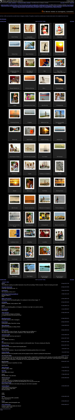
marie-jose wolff (6, 334)
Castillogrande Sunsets (44, 5)
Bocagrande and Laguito (26, 5)
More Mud (42, 6)
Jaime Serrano (5, 367)
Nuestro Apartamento (57, 6)
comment (4, 282)
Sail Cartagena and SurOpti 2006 (26, 6)
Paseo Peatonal (70, 5)
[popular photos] (45, 1)
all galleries (14, 2)
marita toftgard (5, 386)
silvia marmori (5, 312)
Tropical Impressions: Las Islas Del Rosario (10, 6)
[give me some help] (68, 1)
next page (72, 21)
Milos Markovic (5, 325)
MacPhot (4, 370)
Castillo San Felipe (13, 5)
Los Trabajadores (48, 6)
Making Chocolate (21, 7)
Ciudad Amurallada (5, 5)
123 (2, 341)
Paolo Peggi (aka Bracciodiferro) (10, 294)
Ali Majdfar (4, 302)
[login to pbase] (72, 1)
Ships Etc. (15, 7)
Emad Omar (5, 322)
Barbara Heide (5, 345)
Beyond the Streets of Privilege (32, 7)
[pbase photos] (3, 1)
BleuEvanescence (6, 318)
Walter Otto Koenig (6, 298)
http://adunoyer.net (6, 382)
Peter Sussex (5, 330)
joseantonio (5, 290)
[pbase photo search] (20, 1)
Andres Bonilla (5, 352)
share (8, 282)
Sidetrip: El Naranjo (57, 7)
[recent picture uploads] (9, 1)
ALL (44, 21)
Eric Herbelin (5, 309)
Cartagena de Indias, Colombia (24, 2)
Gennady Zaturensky (7, 287)
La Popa (19, 5)
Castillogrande (35, 5)
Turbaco (41, 7)
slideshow (72, 2)
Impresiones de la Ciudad (68, 6)
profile (9, 2)
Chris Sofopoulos (6, 404)
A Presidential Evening (48, 7)
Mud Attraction (37, 6)
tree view (62, 2)
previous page (3, 21)
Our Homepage (3, 19)
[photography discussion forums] (15, 1)
